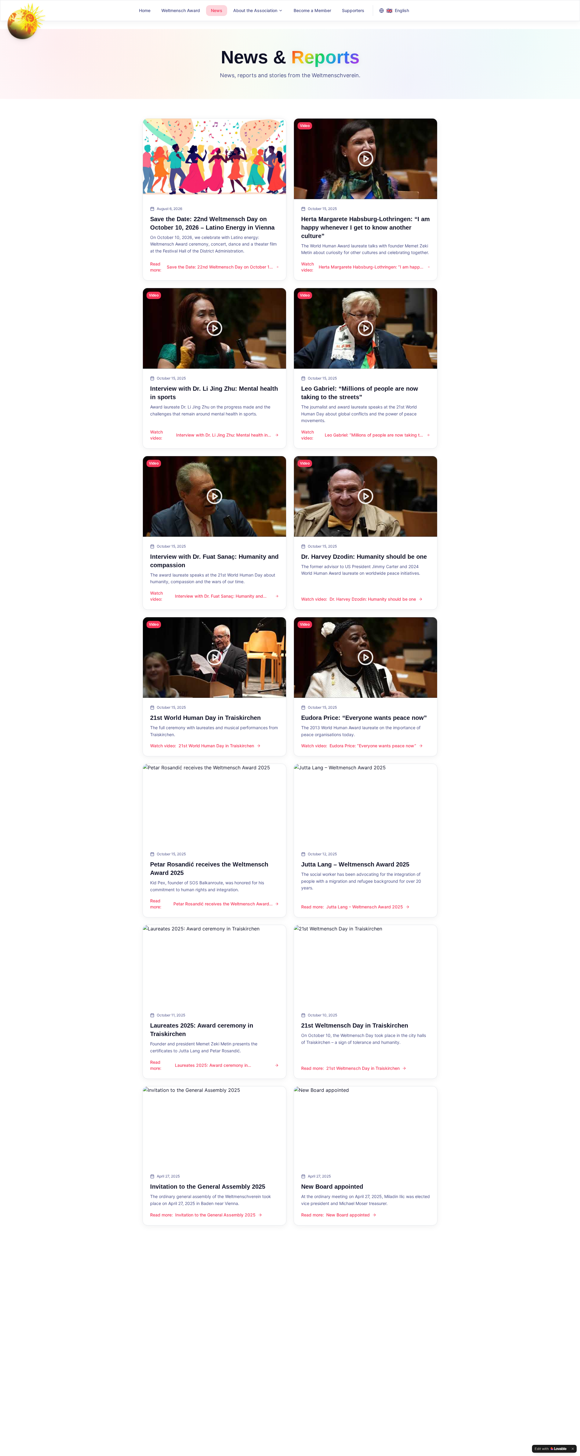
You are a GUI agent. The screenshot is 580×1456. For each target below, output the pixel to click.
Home (144, 10)
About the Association (255, 10)
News (216, 10)
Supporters (353, 10)
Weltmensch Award (180, 10)
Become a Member (312, 10)
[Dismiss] (572, 1448)
